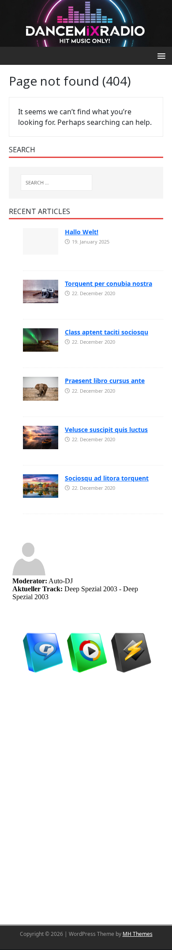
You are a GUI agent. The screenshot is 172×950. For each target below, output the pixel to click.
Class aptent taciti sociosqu (106, 332)
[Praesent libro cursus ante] (40, 388)
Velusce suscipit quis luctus (106, 429)
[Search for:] (57, 182)
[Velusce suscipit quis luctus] (40, 437)
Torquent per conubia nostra (108, 283)
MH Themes (138, 934)
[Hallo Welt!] (40, 240)
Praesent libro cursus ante (105, 380)
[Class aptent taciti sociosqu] (40, 339)
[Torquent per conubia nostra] (40, 291)
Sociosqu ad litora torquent (107, 478)
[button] (160, 55)
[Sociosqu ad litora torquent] (40, 485)
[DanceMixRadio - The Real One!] (86, 22)
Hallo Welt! (81, 232)
